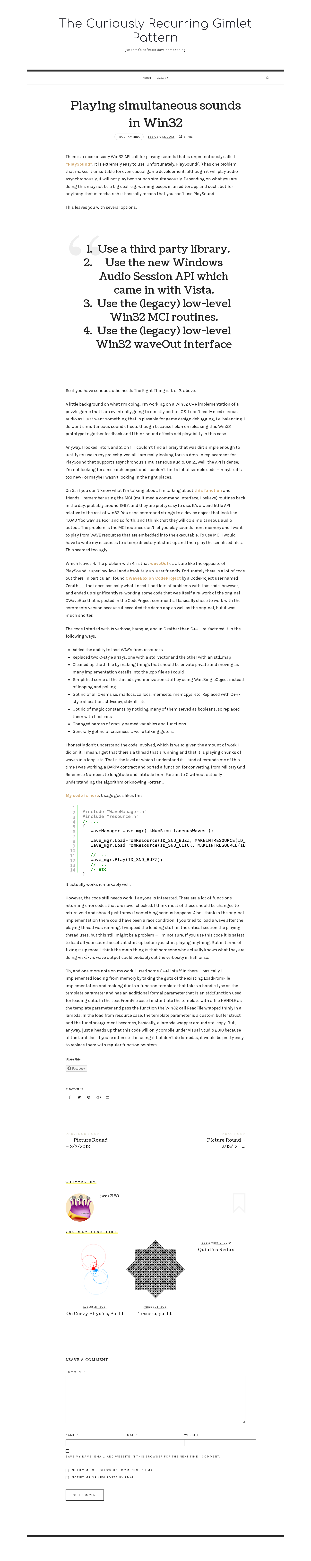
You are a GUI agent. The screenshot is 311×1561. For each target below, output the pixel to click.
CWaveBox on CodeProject (153, 578)
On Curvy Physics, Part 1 (94, 1314)
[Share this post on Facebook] (70, 1097)
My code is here (82, 795)
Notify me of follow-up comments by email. (114, 1470)
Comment (76, 1372)
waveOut (159, 563)
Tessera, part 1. (155, 1314)
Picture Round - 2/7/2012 (111, 1141)
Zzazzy (162, 78)
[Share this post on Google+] (98, 1097)
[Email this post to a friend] (107, 1097)
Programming (129, 136)
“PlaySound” (79, 164)
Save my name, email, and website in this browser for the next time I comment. (143, 1456)
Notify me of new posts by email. (104, 1477)
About (147, 78)
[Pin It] (88, 1097)
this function (208, 490)
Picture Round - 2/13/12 (200, 1141)
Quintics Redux (216, 1250)
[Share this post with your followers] (79, 1097)
